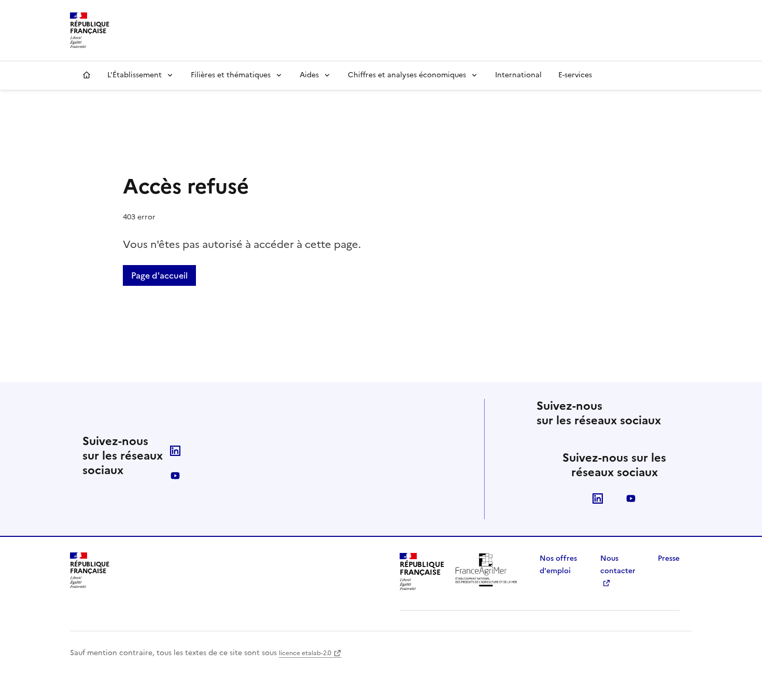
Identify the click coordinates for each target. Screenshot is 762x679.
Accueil (86, 75)
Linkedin (175, 450)
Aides (309, 75)
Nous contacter (618, 564)
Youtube (175, 475)
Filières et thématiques (231, 75)
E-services (575, 75)
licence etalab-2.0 (305, 653)
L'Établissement (134, 75)
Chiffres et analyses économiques (407, 75)
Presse (669, 558)
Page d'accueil (159, 275)
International (518, 75)
